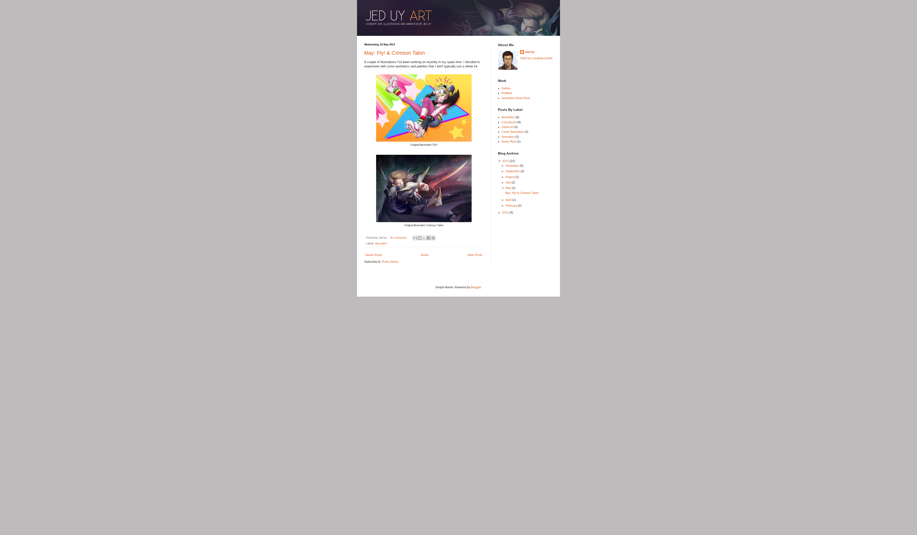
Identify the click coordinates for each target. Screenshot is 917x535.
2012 (506, 212)
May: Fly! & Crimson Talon (394, 53)
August (510, 177)
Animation (508, 137)
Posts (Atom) (390, 261)
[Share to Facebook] (428, 237)
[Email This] (415, 237)
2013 (506, 161)
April (509, 200)
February (512, 205)
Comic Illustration (512, 132)
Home (425, 255)
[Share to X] (424, 237)
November (513, 165)
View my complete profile (536, 58)
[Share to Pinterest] (433, 237)
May (509, 188)
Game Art (507, 127)
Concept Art (509, 122)
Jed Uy (529, 52)
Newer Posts (373, 255)
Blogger (476, 287)
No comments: (399, 237)
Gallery (506, 88)
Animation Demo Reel (515, 98)
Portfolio (506, 93)
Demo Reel (508, 141)
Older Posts (474, 255)
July (509, 182)
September (513, 171)
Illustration (381, 243)
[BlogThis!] (419, 237)
